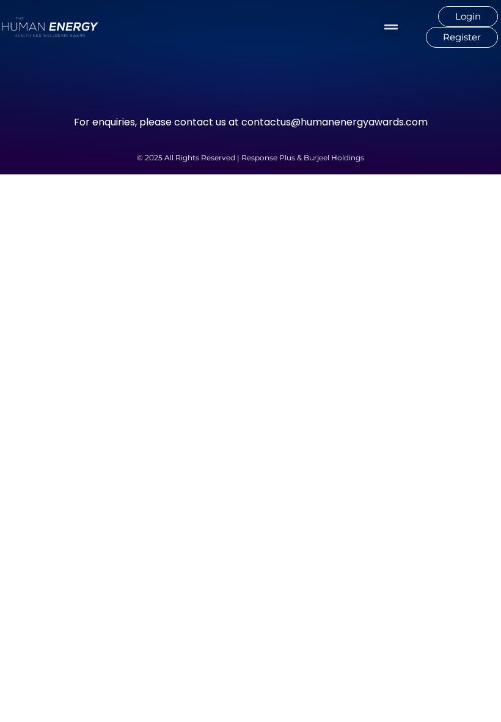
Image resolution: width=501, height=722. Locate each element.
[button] (391, 27)
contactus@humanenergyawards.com (334, 122)
